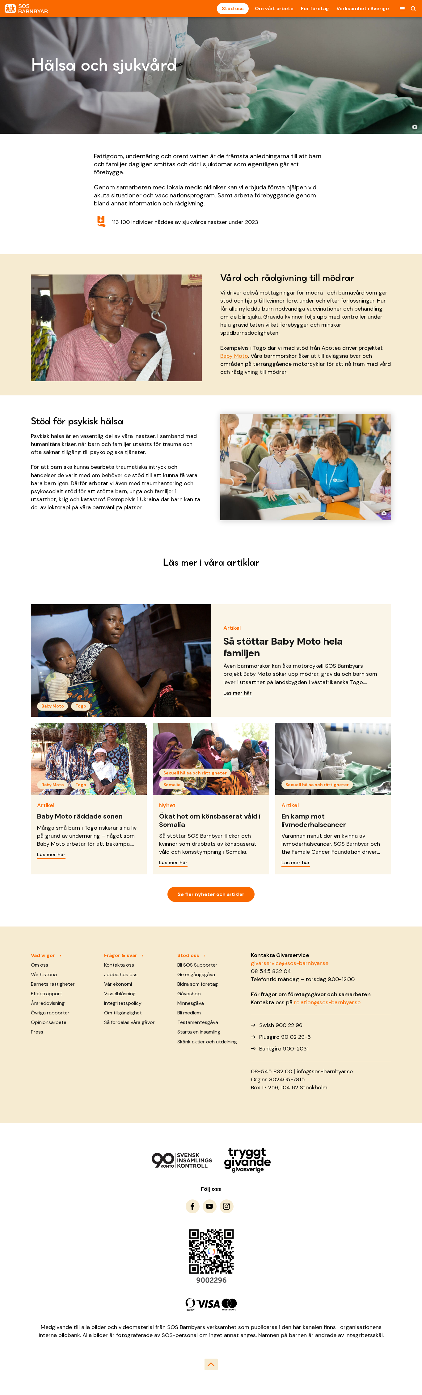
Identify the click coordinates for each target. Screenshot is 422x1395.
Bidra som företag (197, 984)
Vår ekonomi (118, 984)
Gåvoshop (189, 993)
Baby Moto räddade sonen (80, 816)
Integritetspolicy (122, 1003)
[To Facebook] (193, 1206)
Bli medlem (189, 1012)
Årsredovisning (48, 1003)
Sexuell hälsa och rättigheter (195, 773)
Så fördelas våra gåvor (129, 1022)
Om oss (39, 965)
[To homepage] (26, 9)
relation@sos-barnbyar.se (327, 1002)
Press (37, 1032)
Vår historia (44, 974)
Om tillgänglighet (123, 1012)
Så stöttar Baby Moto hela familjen (283, 647)
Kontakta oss (119, 965)
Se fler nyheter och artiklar (211, 894)
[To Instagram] (227, 1206)
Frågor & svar (120, 955)
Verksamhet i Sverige (362, 8)
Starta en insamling (198, 1032)
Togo (80, 706)
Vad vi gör (43, 955)
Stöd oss (233, 8)
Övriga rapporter (50, 1012)
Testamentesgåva (197, 1022)
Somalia (171, 784)
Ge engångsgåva (196, 974)
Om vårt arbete (274, 8)
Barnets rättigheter (53, 984)
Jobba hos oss (120, 974)
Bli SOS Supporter (197, 965)
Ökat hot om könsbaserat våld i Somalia (210, 820)
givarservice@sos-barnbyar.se (289, 963)
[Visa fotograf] (414, 126)
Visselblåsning (120, 993)
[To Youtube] (210, 1206)
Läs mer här (237, 693)
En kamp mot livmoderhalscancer (313, 820)
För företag (315, 8)
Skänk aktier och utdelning (207, 1041)
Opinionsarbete (48, 1022)
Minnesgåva (190, 1003)
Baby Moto (234, 356)
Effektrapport (46, 993)
